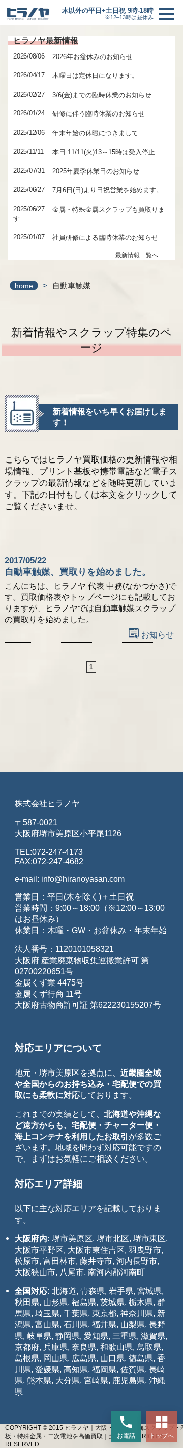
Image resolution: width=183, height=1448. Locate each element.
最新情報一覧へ (136, 255)
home (24, 286)
